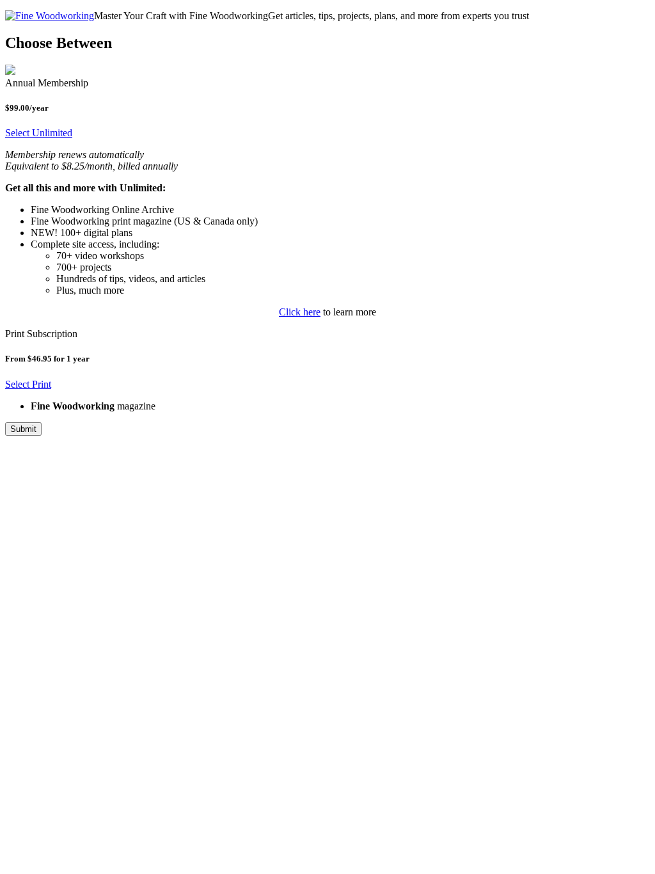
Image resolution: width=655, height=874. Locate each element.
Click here (299, 311)
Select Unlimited (38, 132)
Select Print (28, 384)
